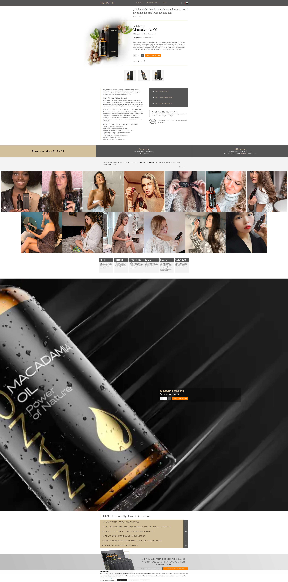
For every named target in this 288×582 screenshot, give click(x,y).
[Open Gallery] (130, 75)
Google (111, 578)
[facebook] (138, 61)
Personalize (145, 580)
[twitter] (141, 61)
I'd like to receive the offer (175, 569)
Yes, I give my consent (122, 580)
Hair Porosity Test (153, 2)
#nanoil (243, 153)
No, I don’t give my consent (133, 580)
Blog (164, 2)
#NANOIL (59, 151)
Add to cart (156, 55)
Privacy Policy (104, 571)
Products (139, 2)
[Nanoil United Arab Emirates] (108, 2)
